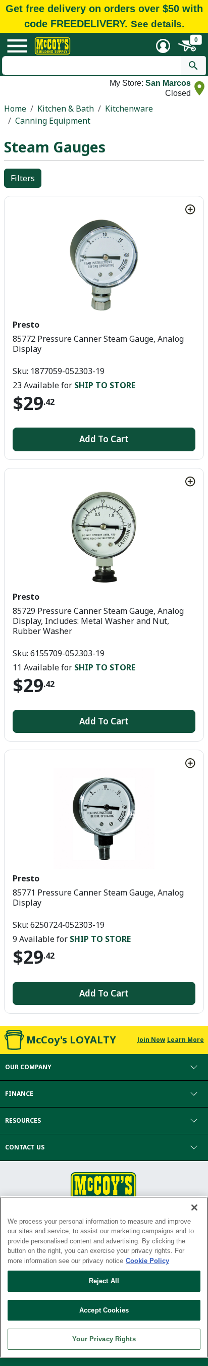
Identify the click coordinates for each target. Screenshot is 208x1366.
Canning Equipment (52, 120)
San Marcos (168, 83)
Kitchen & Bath (65, 108)
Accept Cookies (104, 1310)
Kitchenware (129, 108)
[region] (104, 1277)
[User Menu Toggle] (163, 46)
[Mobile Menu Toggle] (17, 46)
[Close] (194, 1207)
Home (15, 108)
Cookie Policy (147, 1261)
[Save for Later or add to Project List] (190, 209)
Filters (23, 178)
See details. (157, 24)
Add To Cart (104, 439)
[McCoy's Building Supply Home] (52, 46)
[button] (104, 1067)
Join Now (151, 1039)
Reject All (104, 1281)
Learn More (185, 1039)
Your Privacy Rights (103, 1339)
